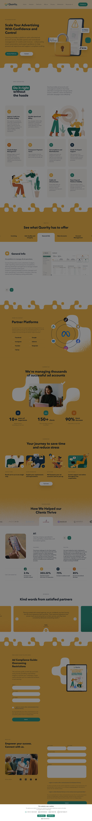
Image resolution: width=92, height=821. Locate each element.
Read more (53, 809)
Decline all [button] (41, 815)
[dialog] (46, 812)
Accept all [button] (50, 815)
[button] (45, 818)
